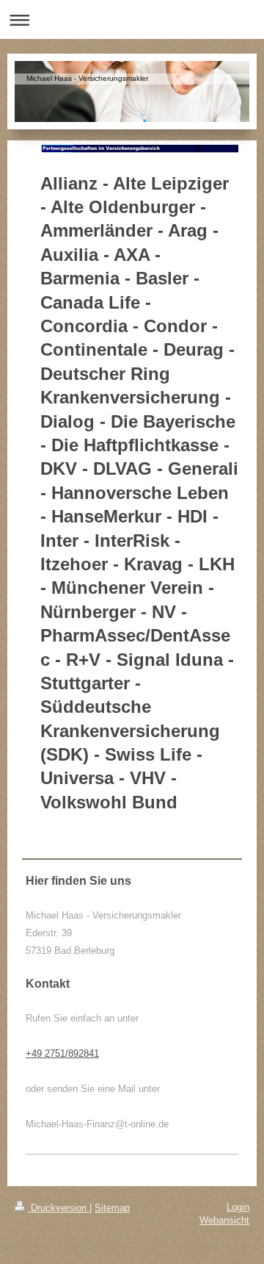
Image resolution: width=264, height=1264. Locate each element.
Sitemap (112, 1207)
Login (238, 1207)
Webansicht (224, 1220)
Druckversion (58, 1207)
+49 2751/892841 (62, 1053)
